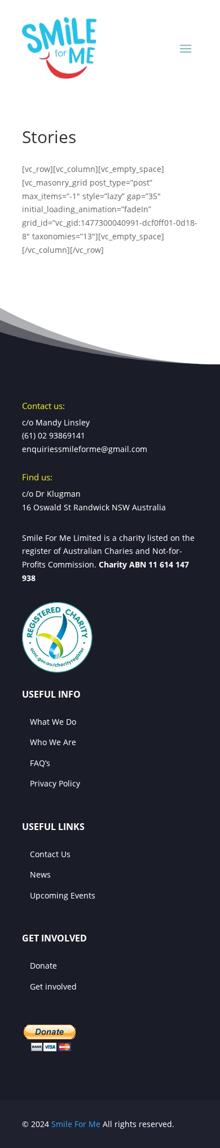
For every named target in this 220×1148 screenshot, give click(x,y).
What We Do (53, 721)
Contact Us (50, 854)
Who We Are (53, 742)
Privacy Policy (55, 783)
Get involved (53, 986)
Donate (43, 965)
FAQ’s (40, 763)
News (40, 874)
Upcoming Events (62, 895)
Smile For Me (75, 1124)
